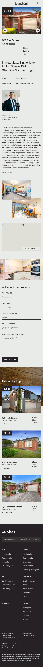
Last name (7, 303)
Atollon (21, 648)
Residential (6, 554)
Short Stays (28, 561)
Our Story (28, 576)
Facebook (27, 611)
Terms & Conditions (8, 637)
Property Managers (31, 569)
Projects (5, 561)
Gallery (21, 665)
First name (7, 293)
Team (25, 584)
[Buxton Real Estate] (21, 531)
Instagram (27, 607)
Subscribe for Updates (30, 539)
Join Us (5, 603)
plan (34, 665)
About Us (27, 592)
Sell (4, 576)
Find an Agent (7, 565)
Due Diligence (27, 633)
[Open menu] (4, 3)
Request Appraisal (9, 584)
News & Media (29, 588)
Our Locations (29, 581)
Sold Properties (8, 581)
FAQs (25, 596)
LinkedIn (26, 615)
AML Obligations (28, 635)
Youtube (26, 619)
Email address (8, 324)
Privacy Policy (6, 635)
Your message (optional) (13, 334)
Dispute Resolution (8, 633)
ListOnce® (13, 648)
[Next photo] (38, 30)
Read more (7, 173)
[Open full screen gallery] (21, 20)
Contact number (9, 314)
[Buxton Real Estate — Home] (21, 3)
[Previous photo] (5, 30)
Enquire (7, 665)
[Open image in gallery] (26, 208)
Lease (26, 550)
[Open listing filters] (38, 3)
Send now (8, 359)
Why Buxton (28, 565)
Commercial (7, 558)
